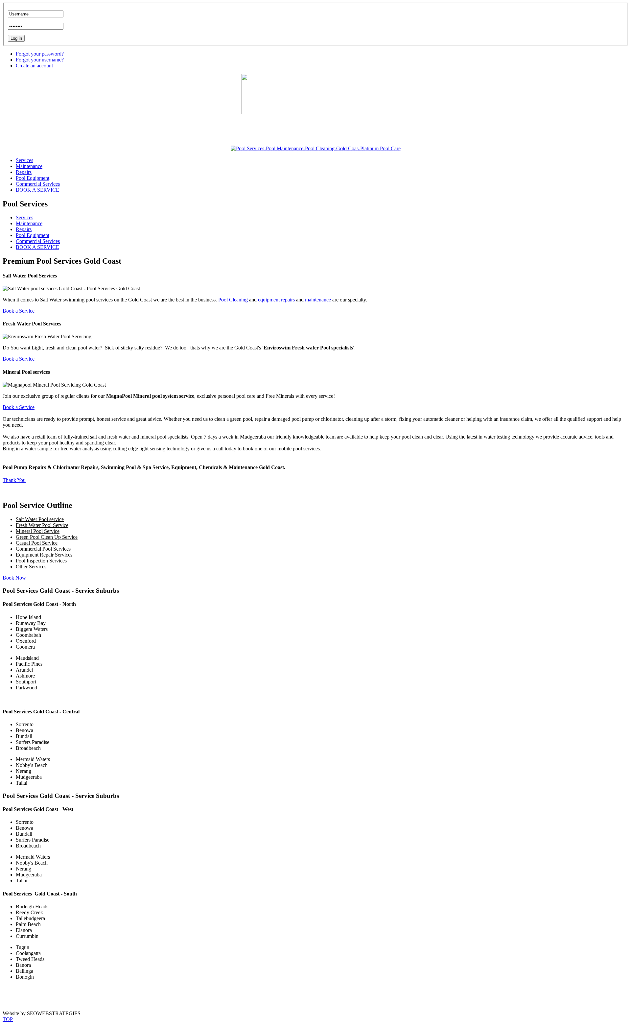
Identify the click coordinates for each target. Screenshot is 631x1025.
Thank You (14, 480)
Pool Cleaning (233, 299)
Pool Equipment (32, 235)
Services (24, 217)
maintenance (318, 299)
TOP (8, 1019)
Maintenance (29, 223)
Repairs (24, 229)
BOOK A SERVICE (37, 247)
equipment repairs (276, 299)
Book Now (14, 578)
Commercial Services (38, 241)
